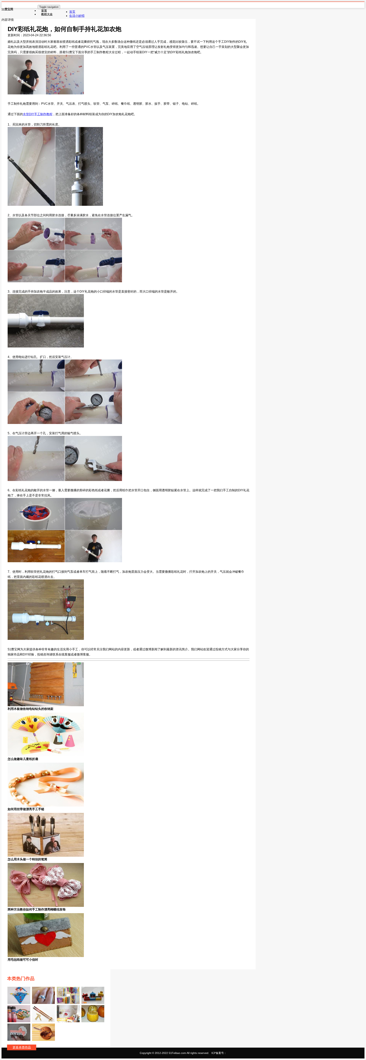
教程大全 (47, 14)
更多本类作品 (22, 1047)
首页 (72, 11)
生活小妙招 (76, 15)
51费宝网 (7, 9)
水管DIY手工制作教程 (37, 114)
